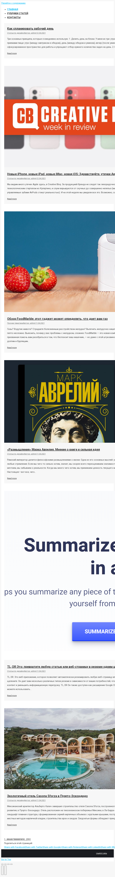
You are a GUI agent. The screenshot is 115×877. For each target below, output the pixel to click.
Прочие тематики (15, 323)
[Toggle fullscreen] (8, 864)
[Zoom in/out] (11, 864)
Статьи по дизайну (15, 33)
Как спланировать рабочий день (30, 28)
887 (12, 839)
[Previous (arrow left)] (2, 870)
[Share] (5, 864)
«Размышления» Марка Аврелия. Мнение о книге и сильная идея (53, 449)
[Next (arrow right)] (5, 870)
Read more (12, 53)
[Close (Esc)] (2, 864)
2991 (28, 839)
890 (23, 839)
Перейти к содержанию (13, 3)
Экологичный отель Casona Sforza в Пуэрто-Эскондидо (47, 796)
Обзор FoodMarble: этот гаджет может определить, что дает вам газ (57, 319)
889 (19, 839)
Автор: (30, 33)
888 (16, 839)
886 (8, 839)
